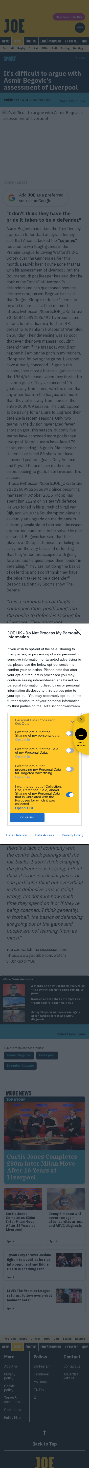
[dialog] (44, 734)
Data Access (44, 835)
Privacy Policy (72, 835)
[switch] (70, 733)
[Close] (79, 633)
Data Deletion (16, 835)
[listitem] (44, 721)
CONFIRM (27, 817)
